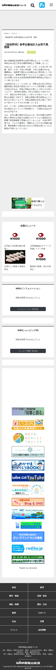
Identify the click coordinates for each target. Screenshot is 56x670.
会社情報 (42, 630)
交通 (42, 621)
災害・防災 (42, 596)
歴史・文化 (42, 604)
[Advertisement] (28, 166)
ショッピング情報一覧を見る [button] (28, 351)
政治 (14, 587)
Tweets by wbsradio (28, 568)
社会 (14, 621)
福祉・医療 (14, 604)
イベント (14, 630)
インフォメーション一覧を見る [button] (28, 309)
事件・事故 (14, 596)
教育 (14, 613)
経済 (42, 587)
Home (6, 33)
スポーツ (14, 33)
